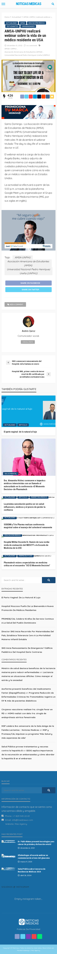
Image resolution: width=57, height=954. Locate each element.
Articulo (23, 425)
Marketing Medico (39, 497)
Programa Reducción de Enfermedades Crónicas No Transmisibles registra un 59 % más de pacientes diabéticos (28, 697)
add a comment (16, 304)
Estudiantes (12, 26)
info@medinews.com (22, 820)
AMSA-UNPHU (11, 49)
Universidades (28, 26)
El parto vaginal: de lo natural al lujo (20, 432)
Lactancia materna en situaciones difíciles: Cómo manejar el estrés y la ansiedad (27, 676)
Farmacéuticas (25, 556)
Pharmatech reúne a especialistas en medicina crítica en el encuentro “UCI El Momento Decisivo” (27, 564)
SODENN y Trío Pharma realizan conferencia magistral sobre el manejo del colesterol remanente (28, 526)
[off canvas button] (3, 4)
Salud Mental (11, 474)
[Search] (52, 4)
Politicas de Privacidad (28, 929)
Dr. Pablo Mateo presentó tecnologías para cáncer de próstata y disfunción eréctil (36, 842)
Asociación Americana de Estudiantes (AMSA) (23, 52)
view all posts (28, 342)
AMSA (22, 23)
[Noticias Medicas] (28, 921)
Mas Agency (21, 824)
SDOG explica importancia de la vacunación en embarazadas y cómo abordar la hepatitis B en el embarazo (28, 754)
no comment (31, 45)
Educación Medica (37, 23)
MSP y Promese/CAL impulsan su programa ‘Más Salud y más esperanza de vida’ (27, 734)
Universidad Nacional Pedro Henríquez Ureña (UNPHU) (27, 55)
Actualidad (11, 23)
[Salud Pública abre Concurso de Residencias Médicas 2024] (9, 869)
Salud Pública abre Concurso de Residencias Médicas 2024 (31, 870)
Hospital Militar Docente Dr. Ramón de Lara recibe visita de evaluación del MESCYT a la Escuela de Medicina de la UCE (26, 545)
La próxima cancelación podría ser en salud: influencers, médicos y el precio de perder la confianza (24, 507)
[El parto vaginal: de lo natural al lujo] (28, 411)
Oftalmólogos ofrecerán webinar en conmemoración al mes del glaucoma (34, 856)
